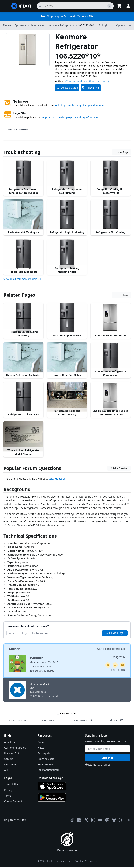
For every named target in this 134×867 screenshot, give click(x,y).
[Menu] (5, 6)
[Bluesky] (114, 820)
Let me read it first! (99, 764)
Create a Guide (69, 87)
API (6, 769)
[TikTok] (72, 820)
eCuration (70, 81)
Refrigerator (37, 25)
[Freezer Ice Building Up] (23, 254)
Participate (44, 753)
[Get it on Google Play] (52, 797)
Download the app (50, 778)
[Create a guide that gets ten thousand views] (108, 665)
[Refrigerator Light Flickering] (67, 214)
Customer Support (15, 747)
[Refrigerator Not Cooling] (111, 214)
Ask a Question (120, 468)
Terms (7, 795)
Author (14, 649)
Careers (8, 758)
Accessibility (11, 784)
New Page (123, 152)
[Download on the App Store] (52, 786)
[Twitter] (86, 820)
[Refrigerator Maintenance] (23, 397)
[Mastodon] (107, 820)
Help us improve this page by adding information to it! (73, 117)
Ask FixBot (112, 633)
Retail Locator (46, 764)
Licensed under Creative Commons (76, 861)
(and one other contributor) (93, 81)
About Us (9, 742)
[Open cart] (119, 5)
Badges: (118, 657)
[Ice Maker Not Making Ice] (23, 214)
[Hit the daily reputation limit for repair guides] (122, 665)
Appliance (20, 25)
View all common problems (21, 279)
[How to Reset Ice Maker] (67, 357)
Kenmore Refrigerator (61, 25)
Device (7, 25)
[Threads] (121, 820)
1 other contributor (114, 648)
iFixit (46, 684)
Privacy (8, 790)
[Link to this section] (1, 490)
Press (41, 742)
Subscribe (107, 757)
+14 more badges (116, 669)
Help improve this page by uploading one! (79, 105)
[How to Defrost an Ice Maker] (23, 357)
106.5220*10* (86, 25)
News (41, 747)
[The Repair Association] (128, 820)
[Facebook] (79, 820)
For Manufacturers (48, 769)
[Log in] (128, 5)
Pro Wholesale (46, 758)
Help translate (12, 820)
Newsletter (10, 764)
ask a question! (57, 478)
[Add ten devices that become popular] (115, 665)
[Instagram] (93, 820)
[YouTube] (100, 820)
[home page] (21, 6)
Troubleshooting (21, 152)
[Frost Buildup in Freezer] (67, 318)
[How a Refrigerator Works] (111, 318)
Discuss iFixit (11, 753)
